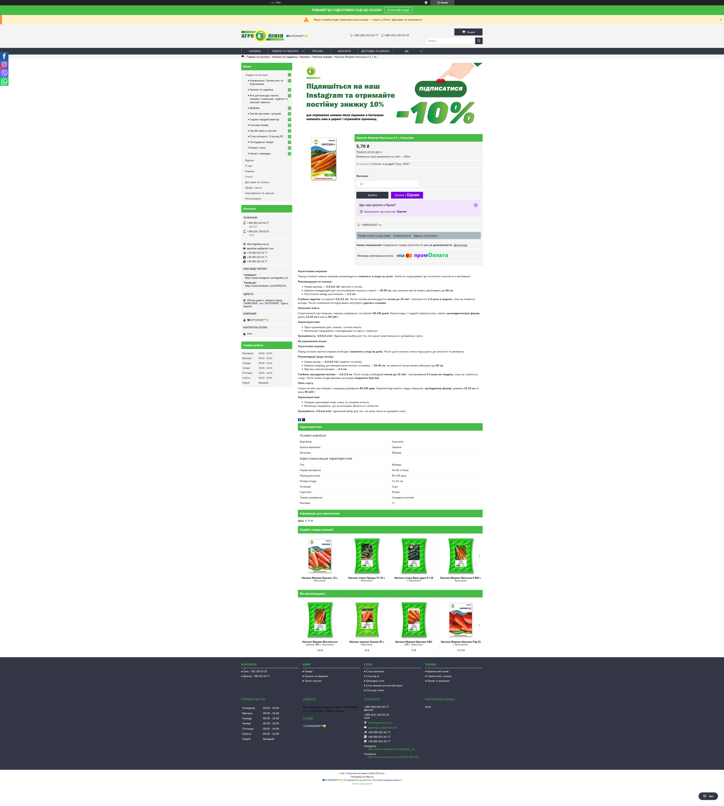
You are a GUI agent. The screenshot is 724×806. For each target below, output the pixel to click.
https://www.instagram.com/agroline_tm (266, 277)
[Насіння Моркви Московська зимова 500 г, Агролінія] (319, 620)
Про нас (317, 51)
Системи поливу (259, 125)
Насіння (305, 56)
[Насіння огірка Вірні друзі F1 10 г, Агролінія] (413, 556)
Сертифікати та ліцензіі (259, 193)
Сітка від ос (373, 676)
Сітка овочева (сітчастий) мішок (384, 685)
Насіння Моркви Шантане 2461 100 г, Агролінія (413, 643)
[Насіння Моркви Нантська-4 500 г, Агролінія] (460, 556)
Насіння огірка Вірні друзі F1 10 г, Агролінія (413, 579)
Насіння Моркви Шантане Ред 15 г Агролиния (461, 643)
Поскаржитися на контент (357, 780)
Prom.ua (380, 773)
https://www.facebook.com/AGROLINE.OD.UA (267, 285)
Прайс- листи (253, 187)
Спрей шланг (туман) (439, 676)
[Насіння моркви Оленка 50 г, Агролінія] (366, 620)
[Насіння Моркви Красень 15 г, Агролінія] (319, 556)
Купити (372, 195)
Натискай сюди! (398, 10)
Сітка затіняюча (375, 671)
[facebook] (299, 420)
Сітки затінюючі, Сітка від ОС (266, 136)
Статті (248, 176)
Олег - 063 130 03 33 (255, 671)
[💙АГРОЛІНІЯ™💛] (262, 40)
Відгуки (249, 160)
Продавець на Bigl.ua (362, 776)
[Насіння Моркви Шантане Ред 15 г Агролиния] (460, 620)
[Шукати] (479, 41)
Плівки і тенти (258, 147)
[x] (303, 420)
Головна (255, 51)
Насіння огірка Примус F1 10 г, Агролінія (366, 579)
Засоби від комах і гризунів (265, 113)
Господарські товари (261, 142)
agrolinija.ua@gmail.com (260, 248)
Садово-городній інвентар (264, 119)
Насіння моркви (322, 56)
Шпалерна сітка (375, 680)
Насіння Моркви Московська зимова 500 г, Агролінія (319, 643)
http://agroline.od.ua (258, 244)
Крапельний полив (438, 671)
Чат (711, 796)
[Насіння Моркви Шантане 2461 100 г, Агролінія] (413, 620)
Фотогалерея (253, 198)
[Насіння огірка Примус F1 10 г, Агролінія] (366, 556)
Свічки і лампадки (260, 153)
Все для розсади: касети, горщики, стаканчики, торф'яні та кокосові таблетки (269, 99)
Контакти (344, 51)
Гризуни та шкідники (316, 676)
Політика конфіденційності (387, 780)
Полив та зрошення (438, 680)
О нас (248, 165)
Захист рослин (313, 680)
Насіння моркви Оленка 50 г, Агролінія (366, 643)
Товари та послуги (285, 51)
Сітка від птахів (375, 690)
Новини (249, 171)
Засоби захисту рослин (263, 130)
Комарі (308, 671)
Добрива (254, 108)
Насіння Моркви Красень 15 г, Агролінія (320, 579)
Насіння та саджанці (284, 56)
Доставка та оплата (375, 51)
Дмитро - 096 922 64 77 (256, 676)
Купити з (400, 195)
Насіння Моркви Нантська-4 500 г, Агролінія (460, 579)
